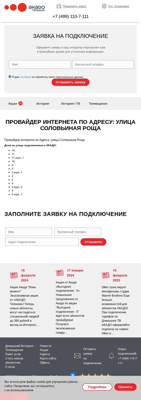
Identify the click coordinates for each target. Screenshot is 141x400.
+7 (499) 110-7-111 (71, 16)
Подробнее (97, 386)
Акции (12, 103)
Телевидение (98, 103)
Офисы (45, 362)
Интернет (43, 103)
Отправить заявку (70, 82)
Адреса (45, 354)
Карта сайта (48, 358)
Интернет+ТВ (70, 103)
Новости (45, 346)
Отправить (93, 241)
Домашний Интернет (19, 346)
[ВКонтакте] (72, 375)
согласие (25, 76)
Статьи (10, 367)
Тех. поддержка (118, 6)
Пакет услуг (13, 354)
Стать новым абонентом (14, 360)
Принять (125, 386)
